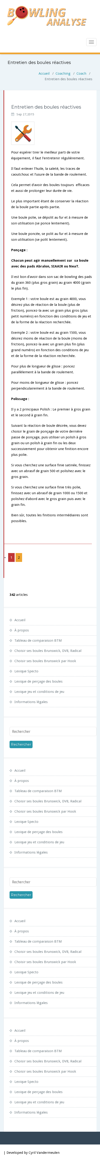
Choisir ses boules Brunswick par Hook (45, 661)
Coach (81, 73)
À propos (21, 630)
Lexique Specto (26, 671)
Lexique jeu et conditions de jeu (39, 692)
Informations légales (31, 702)
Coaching (63, 73)
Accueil (44, 73)
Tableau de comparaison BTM (38, 640)
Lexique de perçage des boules (38, 681)
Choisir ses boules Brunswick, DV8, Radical (47, 651)
